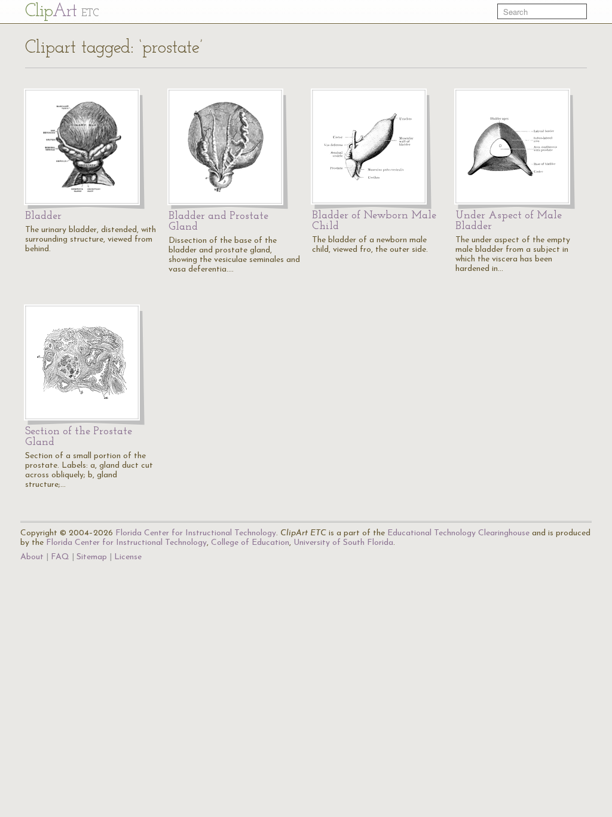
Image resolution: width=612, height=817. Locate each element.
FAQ (60, 557)
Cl (62, 11)
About (32, 557)
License (128, 557)
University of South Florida (343, 542)
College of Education (250, 542)
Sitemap (91, 557)
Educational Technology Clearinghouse (458, 533)
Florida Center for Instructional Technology (195, 533)
